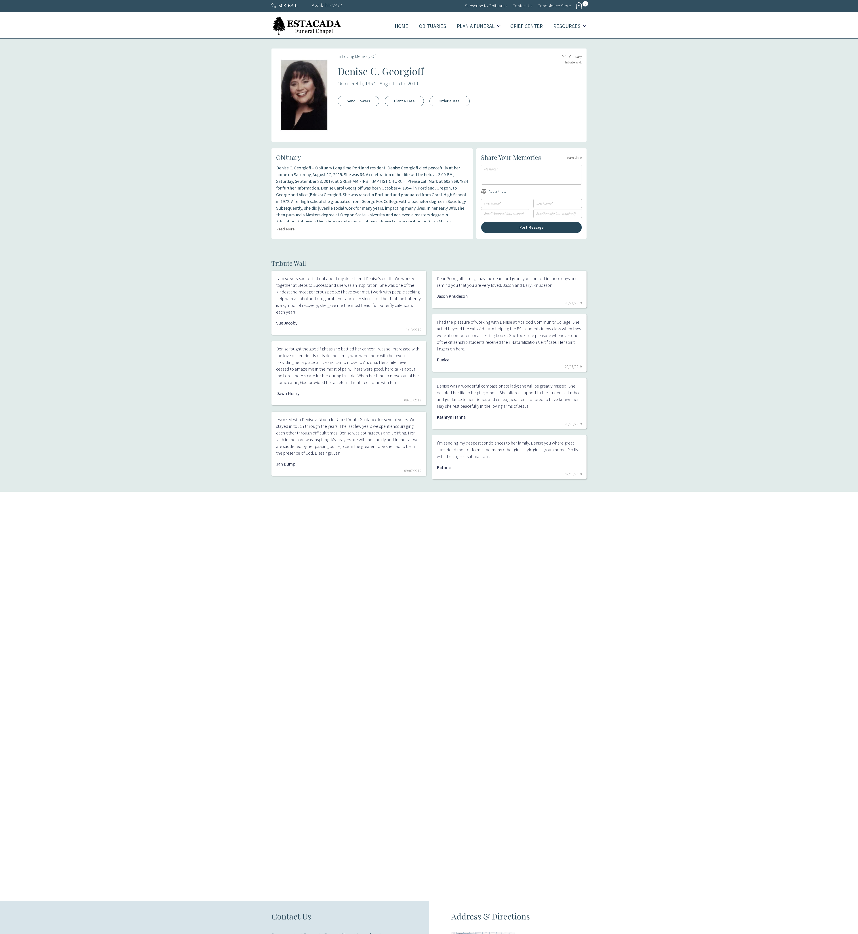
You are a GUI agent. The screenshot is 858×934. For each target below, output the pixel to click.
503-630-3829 (288, 9)
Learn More (574, 157)
